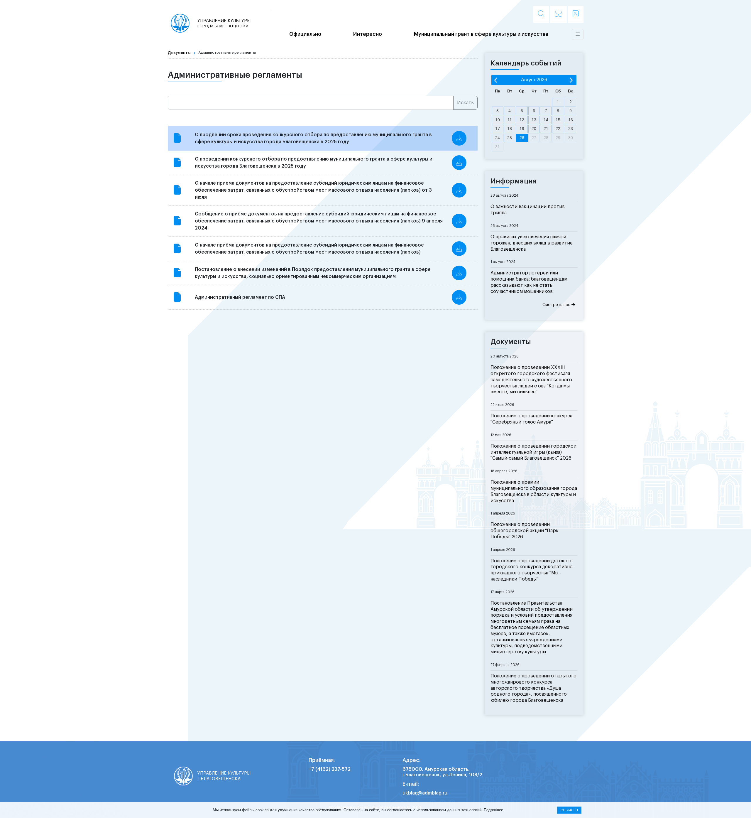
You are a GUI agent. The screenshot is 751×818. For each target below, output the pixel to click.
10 (497, 119)
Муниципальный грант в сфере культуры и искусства (481, 34)
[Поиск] (541, 14)
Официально (305, 34)
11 (510, 119)
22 (558, 128)
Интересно (367, 34)
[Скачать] (459, 138)
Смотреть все (556, 305)
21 (546, 128)
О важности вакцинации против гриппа (527, 209)
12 (522, 119)
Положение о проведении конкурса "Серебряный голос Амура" (531, 419)
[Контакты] (575, 14)
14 (546, 119)
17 (497, 128)
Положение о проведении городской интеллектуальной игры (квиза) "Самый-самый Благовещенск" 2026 (533, 452)
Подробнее (493, 810)
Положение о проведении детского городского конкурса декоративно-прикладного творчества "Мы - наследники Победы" (532, 570)
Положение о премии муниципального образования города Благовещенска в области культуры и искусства (533, 491)
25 (509, 137)
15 (558, 119)
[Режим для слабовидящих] (558, 14)
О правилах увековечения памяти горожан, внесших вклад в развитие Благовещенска (531, 243)
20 (534, 128)
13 (534, 119)
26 (522, 137)
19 (522, 128)
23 (570, 128)
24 (497, 137)
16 (570, 119)
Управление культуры (224, 23)
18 (509, 128)
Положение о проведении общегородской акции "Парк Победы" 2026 (524, 530)
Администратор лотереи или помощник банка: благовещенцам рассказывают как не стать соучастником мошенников (528, 282)
